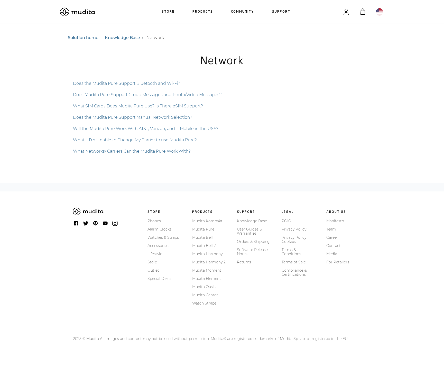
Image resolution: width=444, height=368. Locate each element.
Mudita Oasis (204, 286)
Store (168, 11)
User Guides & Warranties (249, 231)
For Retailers (337, 262)
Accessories (158, 245)
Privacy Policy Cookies (294, 239)
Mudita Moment (206, 270)
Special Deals (159, 278)
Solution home (83, 37)
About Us (336, 212)
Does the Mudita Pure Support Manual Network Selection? (132, 117)
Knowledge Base (122, 37)
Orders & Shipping (253, 241)
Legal (288, 212)
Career (332, 237)
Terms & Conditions (291, 251)
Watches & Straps (163, 237)
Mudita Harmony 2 (209, 262)
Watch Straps (204, 303)
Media (331, 254)
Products (202, 11)
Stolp (152, 262)
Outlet (153, 270)
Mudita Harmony (207, 254)
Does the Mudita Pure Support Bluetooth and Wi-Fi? (126, 83)
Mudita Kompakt (207, 221)
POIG (286, 221)
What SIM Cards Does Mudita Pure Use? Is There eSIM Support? (138, 106)
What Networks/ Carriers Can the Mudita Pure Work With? (132, 151)
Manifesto (335, 221)
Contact (333, 245)
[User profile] (345, 11)
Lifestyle (154, 254)
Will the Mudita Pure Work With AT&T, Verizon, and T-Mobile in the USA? (145, 128)
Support (281, 11)
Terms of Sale (294, 262)
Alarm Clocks (159, 229)
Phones (154, 221)
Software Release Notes (252, 251)
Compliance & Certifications (294, 272)
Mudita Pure (203, 229)
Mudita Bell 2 (204, 245)
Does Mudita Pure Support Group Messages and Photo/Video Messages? (147, 94)
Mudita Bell (202, 237)
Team (331, 229)
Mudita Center (205, 295)
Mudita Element (206, 278)
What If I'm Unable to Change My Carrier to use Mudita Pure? (135, 139)
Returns (244, 262)
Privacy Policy (294, 229)
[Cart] (362, 11)
